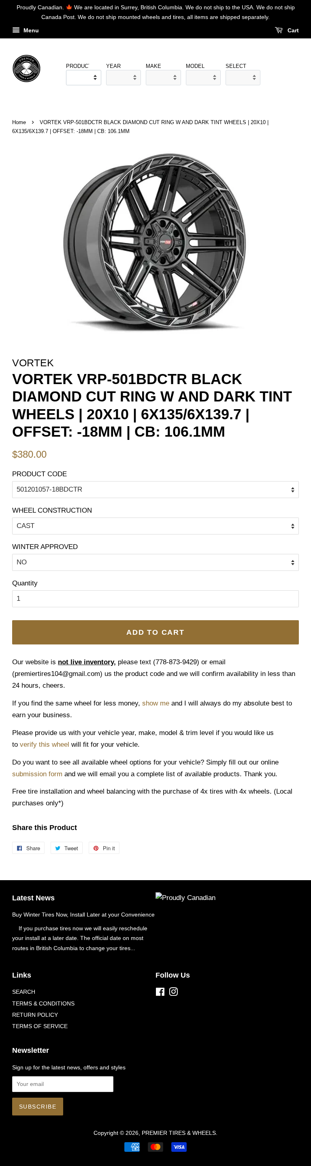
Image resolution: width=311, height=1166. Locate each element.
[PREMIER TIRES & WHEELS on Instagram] (173, 993)
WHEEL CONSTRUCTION (52, 510)
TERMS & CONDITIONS (43, 1003)
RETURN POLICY (35, 1015)
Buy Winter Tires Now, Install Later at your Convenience (83, 914)
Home (19, 122)
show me (155, 703)
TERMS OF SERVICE (40, 1026)
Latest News (33, 898)
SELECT (236, 66)
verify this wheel (44, 744)
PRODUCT (77, 66)
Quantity (25, 583)
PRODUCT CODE (39, 474)
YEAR (113, 66)
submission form (37, 774)
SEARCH (23, 992)
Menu (30, 30)
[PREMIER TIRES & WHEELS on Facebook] (160, 993)
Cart (292, 30)
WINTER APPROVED (45, 547)
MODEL (195, 66)
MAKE (153, 66)
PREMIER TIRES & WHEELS (179, 1133)
